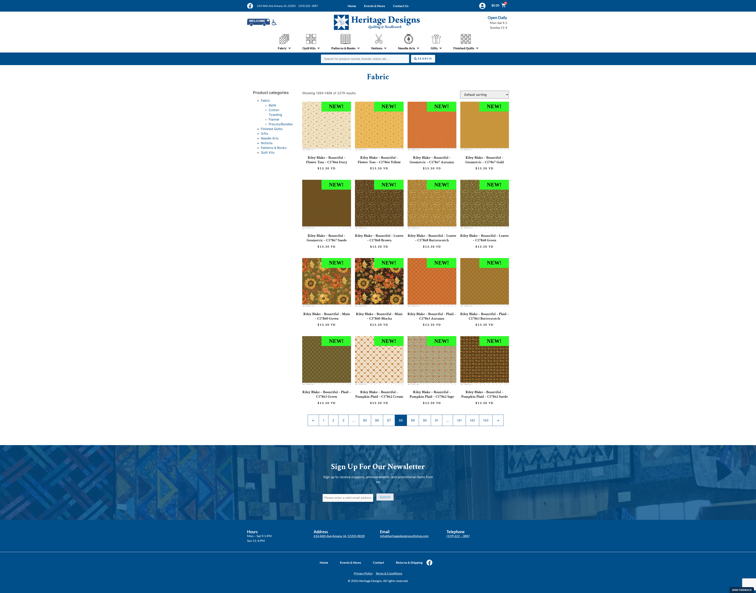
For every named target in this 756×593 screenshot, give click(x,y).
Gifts (264, 134)
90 (425, 420)
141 (459, 420)
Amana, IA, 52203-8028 (348, 536)
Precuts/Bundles (281, 124)
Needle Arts (270, 138)
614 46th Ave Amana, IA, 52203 (276, 5)
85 (365, 420)
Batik (272, 105)
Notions (266, 143)
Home (352, 6)
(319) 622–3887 (308, 5)
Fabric (265, 100)
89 (413, 420)
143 (485, 420)
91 (436, 420)
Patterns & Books (273, 148)
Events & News (374, 6)
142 (472, 420)
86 (377, 420)
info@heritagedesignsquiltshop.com (404, 536)
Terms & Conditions (389, 573)
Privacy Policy (363, 573)
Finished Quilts (272, 129)
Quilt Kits (267, 152)
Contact (378, 562)
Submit (385, 497)
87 (389, 420)
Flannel (274, 119)
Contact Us (401, 6)
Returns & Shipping (409, 562)
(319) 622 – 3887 (458, 536)
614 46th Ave (323, 536)
